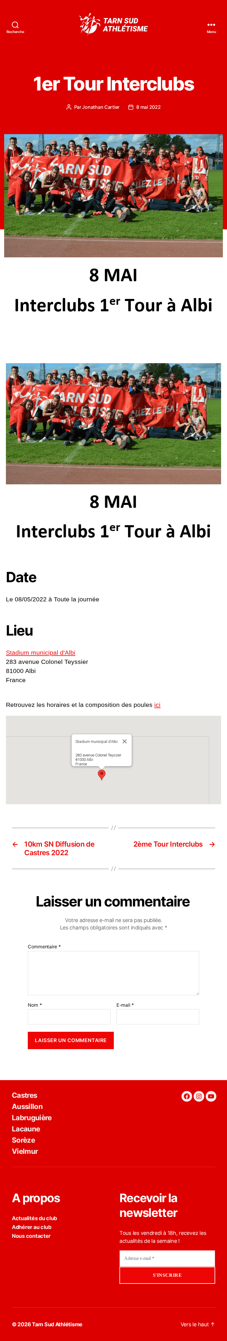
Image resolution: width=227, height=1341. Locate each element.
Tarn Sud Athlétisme (57, 1324)
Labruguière (32, 1117)
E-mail (125, 1005)
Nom (35, 1005)
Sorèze (23, 1140)
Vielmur (25, 1151)
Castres (24, 1095)
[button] (102, 775)
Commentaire (44, 947)
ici (157, 704)
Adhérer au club (31, 1227)
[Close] (125, 741)
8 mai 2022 (148, 107)
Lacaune (26, 1129)
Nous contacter (31, 1236)
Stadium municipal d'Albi (40, 652)
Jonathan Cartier (100, 107)
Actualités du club (34, 1218)
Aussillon (27, 1106)
